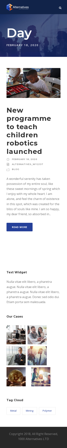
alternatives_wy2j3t (27, 164)
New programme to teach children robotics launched (29, 131)
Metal (13, 410)
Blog (15, 169)
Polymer (47, 410)
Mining (29, 410)
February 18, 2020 (24, 159)
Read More (19, 227)
